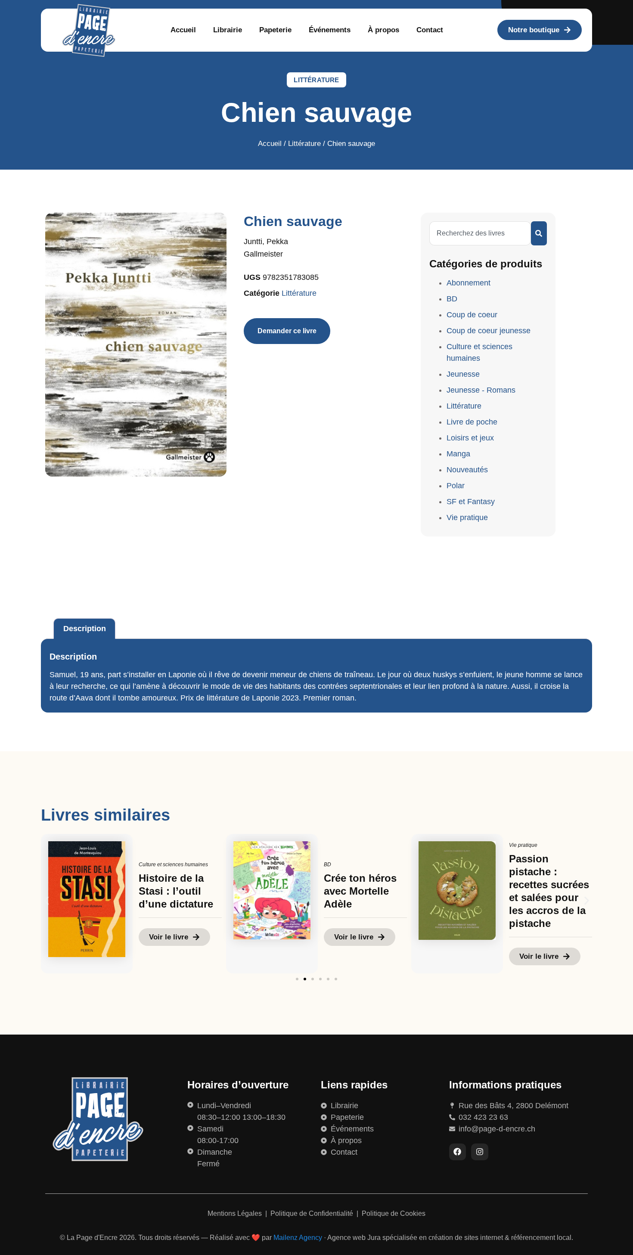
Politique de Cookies (393, 1213)
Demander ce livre (287, 331)
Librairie (227, 30)
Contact (429, 30)
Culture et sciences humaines (173, 864)
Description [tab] (84, 628)
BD (452, 298)
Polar (456, 485)
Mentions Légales (236, 1213)
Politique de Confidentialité (312, 1213)
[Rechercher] (539, 233)
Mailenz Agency (297, 1237)
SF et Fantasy (471, 501)
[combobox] (480, 233)
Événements (330, 30)
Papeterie (275, 30)
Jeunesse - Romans (481, 390)
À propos (383, 30)
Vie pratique (467, 517)
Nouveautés (467, 469)
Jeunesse (463, 374)
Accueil (183, 30)
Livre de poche (472, 422)
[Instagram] (479, 1152)
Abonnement (468, 283)
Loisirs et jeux (470, 438)
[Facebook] (457, 1152)
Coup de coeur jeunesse (489, 330)
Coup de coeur (472, 314)
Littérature (316, 80)
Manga (458, 453)
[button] (46, 900)
